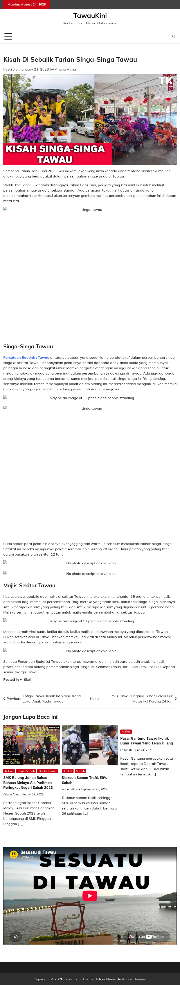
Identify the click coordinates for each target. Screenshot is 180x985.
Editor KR (126, 750)
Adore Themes (134, 979)
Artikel (25, 679)
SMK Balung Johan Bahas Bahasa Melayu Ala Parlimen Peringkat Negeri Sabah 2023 (28, 782)
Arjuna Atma (65, 69)
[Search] (173, 36)
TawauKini (90, 15)
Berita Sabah (26, 771)
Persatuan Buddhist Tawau (26, 357)
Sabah (80, 771)
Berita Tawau (47, 771)
